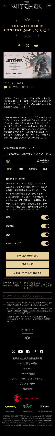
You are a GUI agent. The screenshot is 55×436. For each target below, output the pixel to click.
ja (4, 5)
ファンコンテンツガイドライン (27, 378)
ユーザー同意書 (27, 373)
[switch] (45, 226)
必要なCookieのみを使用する (28, 272)
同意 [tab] (9, 169)
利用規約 (39, 319)
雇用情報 (27, 388)
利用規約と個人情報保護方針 (27, 358)
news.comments (22, 87)
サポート (27, 368)
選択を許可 (27, 264)
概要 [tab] (45, 169)
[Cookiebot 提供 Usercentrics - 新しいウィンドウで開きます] (37, 161)
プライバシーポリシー (24, 319)
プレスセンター (27, 383)
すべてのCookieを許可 (27, 256)
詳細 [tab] (21, 169)
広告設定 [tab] (33, 169)
